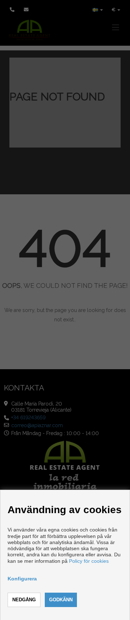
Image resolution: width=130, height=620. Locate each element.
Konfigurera (22, 578)
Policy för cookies (89, 561)
